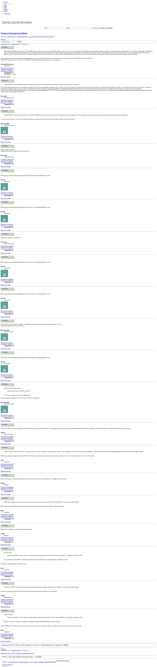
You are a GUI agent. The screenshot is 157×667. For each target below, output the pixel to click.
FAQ (5, 8)
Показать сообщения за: (15, 645)
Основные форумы (22, 36)
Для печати (7, 13)
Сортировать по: (37, 645)
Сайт (5, 5)
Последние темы (8, 3)
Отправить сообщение (7, 71)
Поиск (6, 9)
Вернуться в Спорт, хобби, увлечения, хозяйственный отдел (17, 653)
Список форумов (11, 36)
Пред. (3, 645)
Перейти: (4, 656)
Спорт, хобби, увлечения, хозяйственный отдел (41, 36)
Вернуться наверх (6, 76)
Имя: (45, 28)
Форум (6, 2)
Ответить (3, 39)
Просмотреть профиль (7, 69)
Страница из (15, 44)
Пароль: (68, 28)
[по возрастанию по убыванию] (61, 645)
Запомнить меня (96, 28)
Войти (6, 11)
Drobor (21, 175)
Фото (5, 6)
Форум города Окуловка (17, 22)
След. (6, 645)
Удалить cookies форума (63, 660)
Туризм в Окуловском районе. (14, 33)
